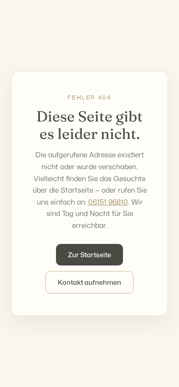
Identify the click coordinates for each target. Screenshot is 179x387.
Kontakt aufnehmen (89, 282)
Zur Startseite (89, 255)
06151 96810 (108, 202)
